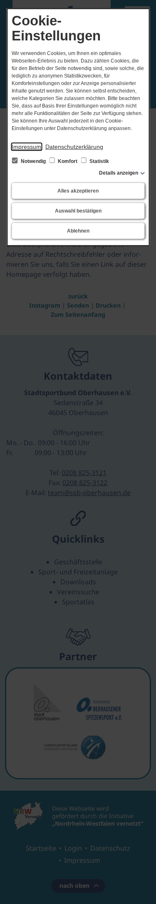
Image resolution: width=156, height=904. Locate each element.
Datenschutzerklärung (74, 146)
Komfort (68, 161)
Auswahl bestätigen (78, 211)
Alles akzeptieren (78, 191)
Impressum (26, 146)
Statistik (98, 161)
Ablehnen (78, 231)
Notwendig (33, 161)
